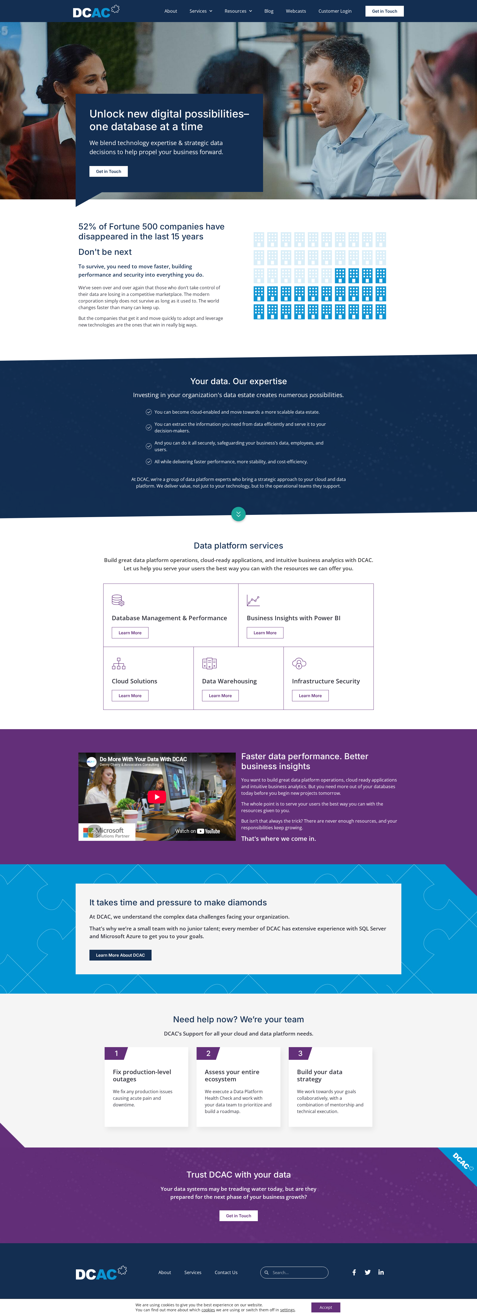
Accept (326, 1307)
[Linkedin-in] (381, 1272)
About (171, 11)
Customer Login (335, 11)
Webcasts (296, 11)
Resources (236, 11)
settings (287, 1309)
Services (198, 11)
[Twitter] (368, 1272)
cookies (208, 1309)
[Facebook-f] (354, 1272)
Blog (269, 11)
